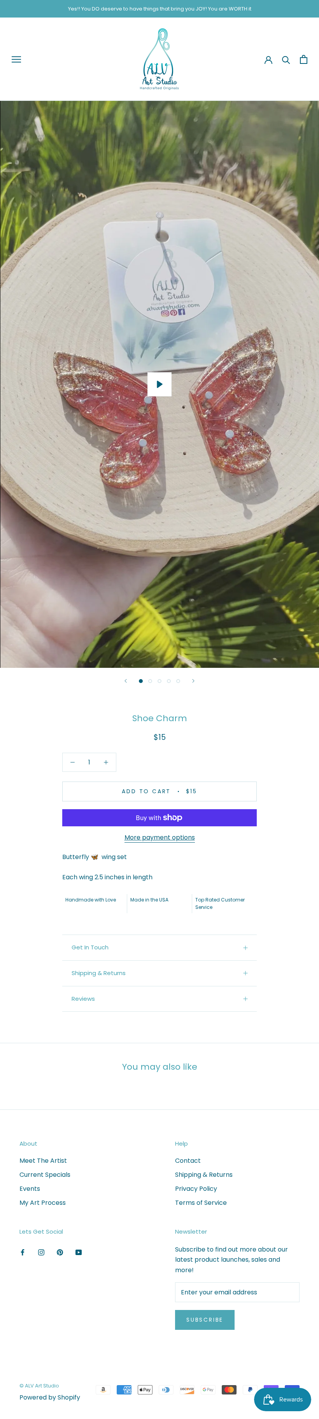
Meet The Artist (43, 1160)
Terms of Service (201, 1202)
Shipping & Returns (99, 973)
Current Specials (44, 1174)
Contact (188, 1160)
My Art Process (42, 1202)
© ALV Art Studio (39, 1385)
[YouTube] (78, 1252)
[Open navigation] (16, 59)
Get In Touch (90, 947)
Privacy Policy (196, 1188)
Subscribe (204, 1320)
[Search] (286, 59)
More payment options (159, 837)
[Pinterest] (60, 1252)
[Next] (193, 681)
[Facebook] (22, 1252)
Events (29, 1188)
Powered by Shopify (49, 1397)
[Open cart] (303, 59)
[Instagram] (41, 1252)
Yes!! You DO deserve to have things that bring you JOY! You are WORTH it (159, 8)
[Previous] (125, 681)
